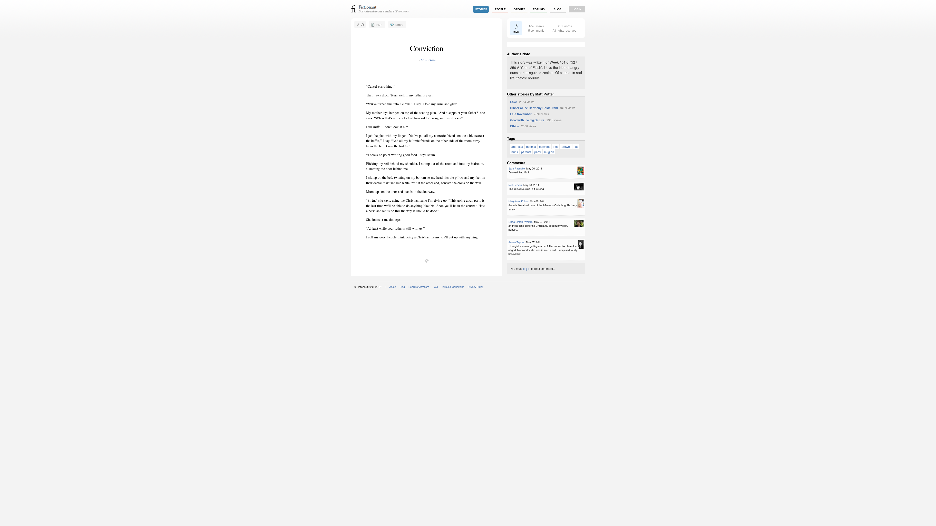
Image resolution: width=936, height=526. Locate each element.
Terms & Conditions (452, 287)
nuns (514, 152)
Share (399, 24)
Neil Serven (515, 185)
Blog (558, 9)
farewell (566, 146)
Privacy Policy (475, 287)
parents (526, 152)
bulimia (531, 146)
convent (544, 146)
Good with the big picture (527, 120)
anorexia (517, 146)
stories (481, 9)
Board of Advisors (419, 287)
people (500, 9)
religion (549, 152)
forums (539, 9)
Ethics (514, 126)
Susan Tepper (516, 242)
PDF (379, 24)
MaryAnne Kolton (518, 201)
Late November (521, 114)
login (577, 9)
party (537, 152)
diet (555, 146)
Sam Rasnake (516, 168)
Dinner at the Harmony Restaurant (534, 108)
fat (576, 146)
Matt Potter (429, 60)
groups (519, 9)
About (392, 287)
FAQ (435, 287)
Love (513, 102)
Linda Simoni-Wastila (520, 222)
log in (526, 268)
